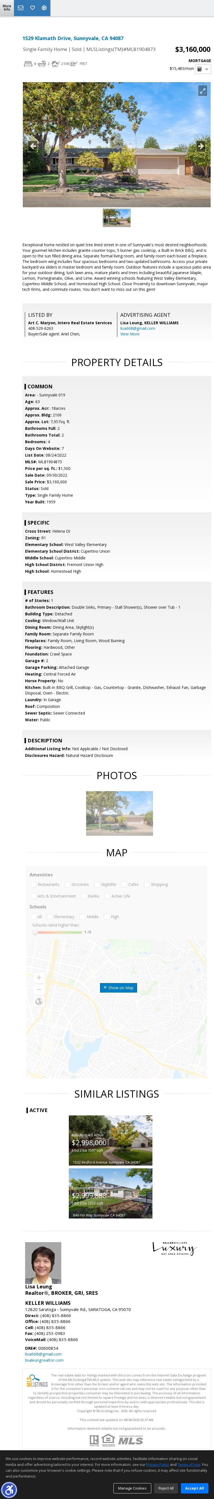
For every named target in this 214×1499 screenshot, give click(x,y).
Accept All (194, 1488)
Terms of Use (188, 1464)
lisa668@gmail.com (137, 328)
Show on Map (120, 987)
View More (130, 334)
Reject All (166, 1488)
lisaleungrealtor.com (44, 1360)
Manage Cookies (132, 1488)
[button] (9, 1490)
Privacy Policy (157, 1464)
